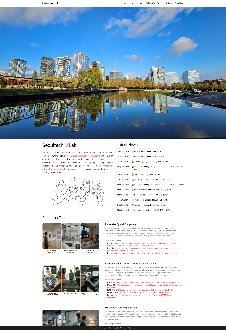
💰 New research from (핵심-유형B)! (151, 190)
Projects (160, 3)
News (132, 3)
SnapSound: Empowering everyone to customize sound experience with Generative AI (147, 283)
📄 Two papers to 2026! (149, 200)
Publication (150, 3)
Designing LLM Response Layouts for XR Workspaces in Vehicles (146, 292)
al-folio (129, 328)
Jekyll (121, 328)
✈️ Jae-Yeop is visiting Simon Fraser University (150, 180)
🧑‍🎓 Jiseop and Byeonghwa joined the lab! (148, 205)
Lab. (50, 3)
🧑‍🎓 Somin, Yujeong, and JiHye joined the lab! (149, 161)
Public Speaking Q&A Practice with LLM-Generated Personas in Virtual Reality (144, 290)
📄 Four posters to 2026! (150, 195)
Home (126, 3)
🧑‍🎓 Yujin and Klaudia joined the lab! (145, 174)
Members (140, 3)
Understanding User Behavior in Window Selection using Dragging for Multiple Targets (145, 253)
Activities (169, 3)
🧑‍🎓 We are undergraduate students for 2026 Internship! (158, 185)
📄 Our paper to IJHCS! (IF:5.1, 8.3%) (150, 210)
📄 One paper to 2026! (147, 151)
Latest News (127, 145)
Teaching (179, 3)
